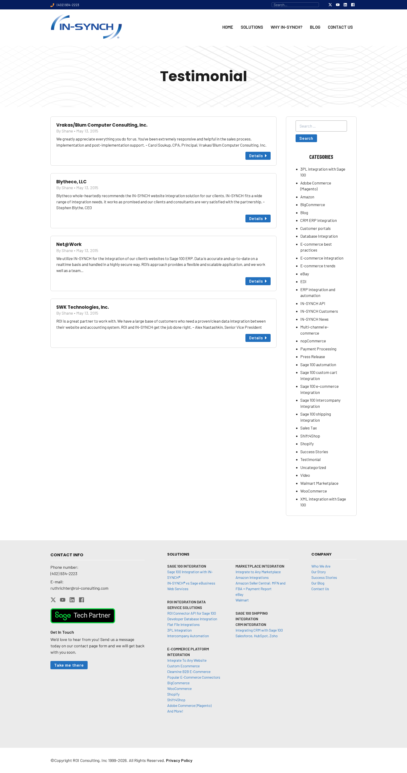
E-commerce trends (317, 265)
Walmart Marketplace (319, 483)
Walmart (242, 600)
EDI (303, 281)
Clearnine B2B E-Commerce (189, 671)
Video (305, 475)
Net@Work (69, 244)
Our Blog (317, 583)
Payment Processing (318, 348)
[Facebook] (353, 5)
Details (256, 155)
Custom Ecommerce (183, 666)
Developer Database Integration (192, 619)
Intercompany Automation (188, 635)
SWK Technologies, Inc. (82, 307)
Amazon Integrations (252, 577)
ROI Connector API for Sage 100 (191, 613)
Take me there (69, 665)
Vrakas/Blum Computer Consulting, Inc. (101, 125)
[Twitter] (330, 5)
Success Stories (314, 451)
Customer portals (315, 228)
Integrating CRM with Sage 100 (259, 630)
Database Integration (319, 236)
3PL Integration (179, 630)
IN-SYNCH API (312, 303)
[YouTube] (338, 5)
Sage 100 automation (318, 364)
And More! (175, 711)
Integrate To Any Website (187, 660)
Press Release (312, 356)
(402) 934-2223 (63, 573)
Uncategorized (313, 467)
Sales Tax (308, 427)
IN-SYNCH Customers (319, 311)
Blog (304, 212)
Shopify (307, 443)
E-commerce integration (321, 258)
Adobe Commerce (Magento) (189, 705)
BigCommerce (312, 204)
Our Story (318, 571)
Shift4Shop (310, 435)
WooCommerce (313, 491)
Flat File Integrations (183, 624)
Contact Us (320, 588)
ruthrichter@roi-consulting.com (79, 588)
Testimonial (310, 459)
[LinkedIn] (345, 5)
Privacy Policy (179, 760)
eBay (304, 273)
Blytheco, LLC (71, 182)
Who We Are (320, 566)
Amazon (307, 196)
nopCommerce (313, 340)
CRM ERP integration (318, 220)
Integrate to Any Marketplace (258, 571)
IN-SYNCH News (314, 319)
